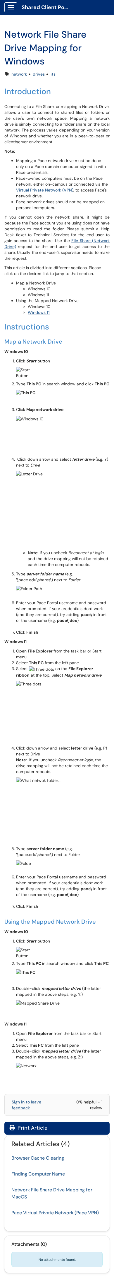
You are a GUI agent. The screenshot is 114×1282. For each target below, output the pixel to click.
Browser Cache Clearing (37, 1158)
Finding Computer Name (38, 1174)
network (19, 74)
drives (39, 74)
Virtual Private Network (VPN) (44, 190)
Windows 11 (39, 312)
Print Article (31, 1127)
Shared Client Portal (47, 7)
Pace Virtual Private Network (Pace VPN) (55, 1213)
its (53, 74)
